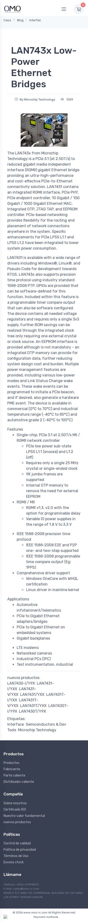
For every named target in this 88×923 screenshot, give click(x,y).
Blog (20, 20)
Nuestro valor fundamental (24, 816)
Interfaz (35, 20)
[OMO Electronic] (12, 9)
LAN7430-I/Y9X (21, 683)
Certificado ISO (15, 810)
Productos (11, 763)
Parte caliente (14, 775)
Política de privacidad (20, 850)
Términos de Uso (16, 856)
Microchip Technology (37, 730)
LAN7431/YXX (32, 694)
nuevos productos (17, 822)
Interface (15, 724)
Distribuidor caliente (19, 782)
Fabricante (12, 769)
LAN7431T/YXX (33, 706)
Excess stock (14, 862)
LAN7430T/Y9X (32, 711)
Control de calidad (17, 843)
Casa (7, 20)
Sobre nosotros (15, 803)
